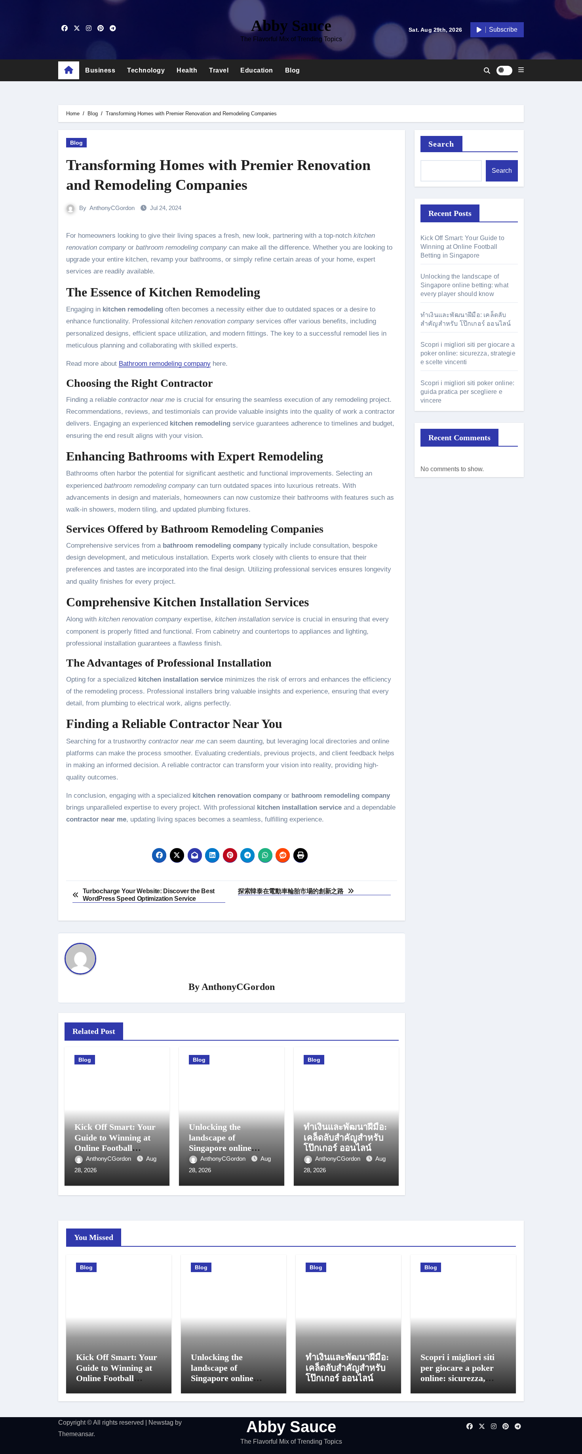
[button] (521, 70)
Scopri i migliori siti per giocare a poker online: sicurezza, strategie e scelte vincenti (467, 353)
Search (441, 143)
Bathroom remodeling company (165, 363)
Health (187, 70)
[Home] (68, 70)
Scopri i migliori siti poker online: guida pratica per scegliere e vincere (467, 392)
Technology (146, 70)
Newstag (160, 1422)
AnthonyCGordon (112, 207)
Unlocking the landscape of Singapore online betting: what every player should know (225, 1148)
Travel (218, 70)
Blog (292, 70)
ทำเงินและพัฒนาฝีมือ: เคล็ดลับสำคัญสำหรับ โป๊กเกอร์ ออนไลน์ (345, 1137)
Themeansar (75, 1434)
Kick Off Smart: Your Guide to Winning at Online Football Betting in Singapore (115, 1142)
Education (256, 70)
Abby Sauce (291, 25)
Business (100, 70)
